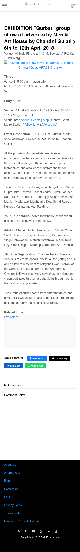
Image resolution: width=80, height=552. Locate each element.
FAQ (7, 497)
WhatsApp (37, 366)
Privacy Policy (13, 505)
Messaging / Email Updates (22, 521)
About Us (10, 464)
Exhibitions (11, 317)
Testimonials (12, 513)
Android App (12, 472)
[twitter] (41, 531)
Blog (7, 480)
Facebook (38, 358)
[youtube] (56, 531)
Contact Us (11, 489)
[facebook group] (33, 531)
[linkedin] (49, 531)
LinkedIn (15, 366)
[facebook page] (26, 531)
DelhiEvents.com (50, 537)
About (25, 120)
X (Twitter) (61, 358)
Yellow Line (31, 124)
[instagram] (19, 531)
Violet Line (49, 124)
